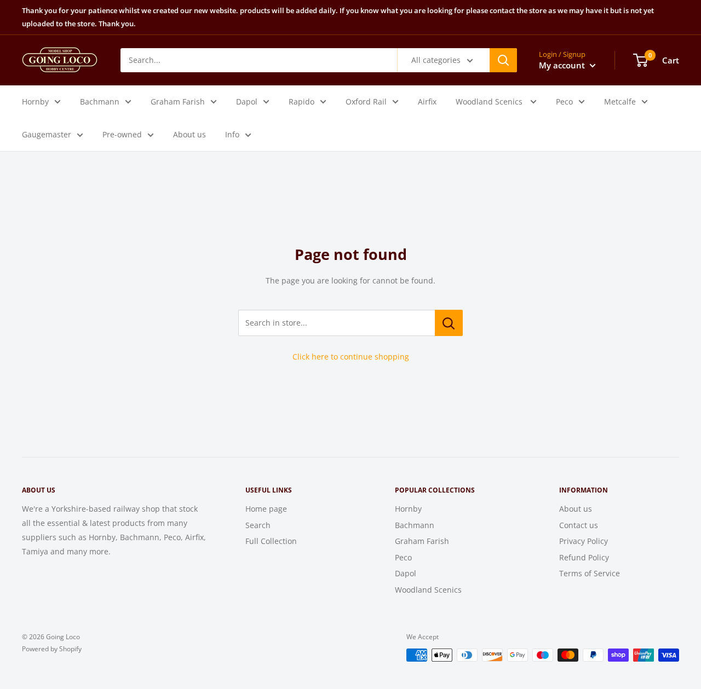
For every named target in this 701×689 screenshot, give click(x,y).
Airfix (427, 101)
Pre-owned (122, 134)
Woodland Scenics (490, 101)
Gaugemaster (46, 134)
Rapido (301, 101)
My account (563, 64)
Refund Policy (584, 557)
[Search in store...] (449, 323)
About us (189, 134)
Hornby (35, 101)
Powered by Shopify (52, 648)
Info (232, 134)
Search (258, 525)
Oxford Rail (366, 101)
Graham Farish (178, 101)
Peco (564, 101)
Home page (266, 508)
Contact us (578, 525)
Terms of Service (589, 573)
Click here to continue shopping (350, 356)
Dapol (246, 101)
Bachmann (99, 101)
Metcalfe (620, 101)
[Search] (503, 60)
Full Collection (271, 541)
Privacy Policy (583, 541)
